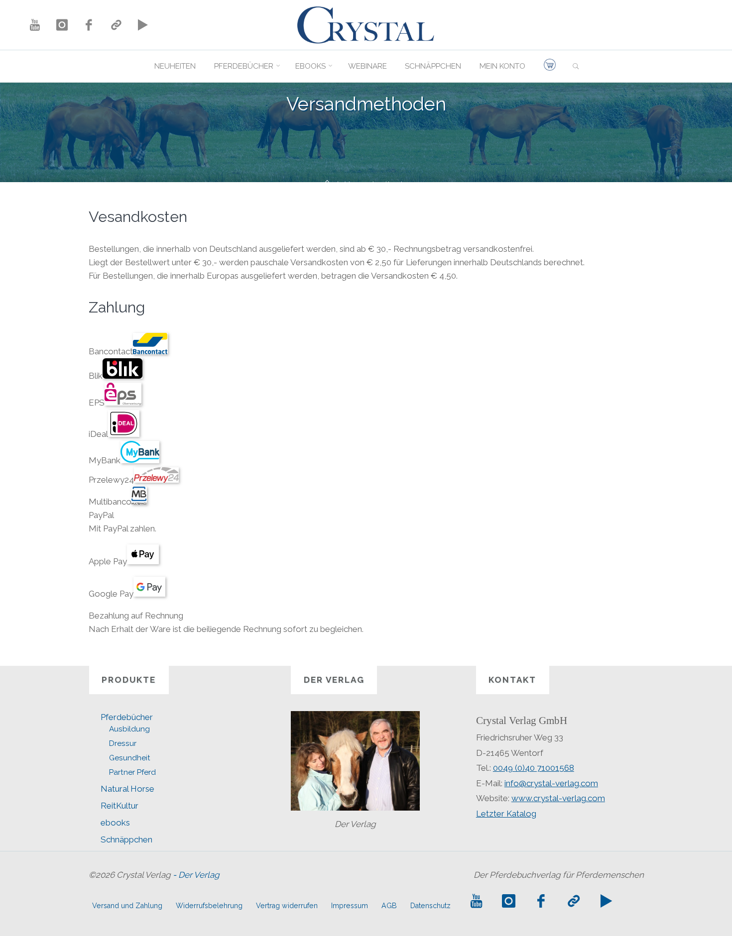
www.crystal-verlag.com (558, 798)
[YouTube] (34, 24)
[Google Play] (142, 24)
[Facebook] (88, 24)
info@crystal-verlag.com (551, 783)
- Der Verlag (196, 875)
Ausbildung (129, 729)
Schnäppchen (126, 839)
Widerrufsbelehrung (209, 906)
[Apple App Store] (116, 24)
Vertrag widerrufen (287, 906)
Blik (96, 376)
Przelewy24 (111, 480)
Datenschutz (430, 906)
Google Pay (111, 594)
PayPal (101, 515)
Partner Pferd (132, 772)
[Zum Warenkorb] (549, 66)
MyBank (105, 460)
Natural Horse (127, 789)
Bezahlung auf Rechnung (136, 616)
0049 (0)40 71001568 (533, 768)
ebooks (115, 823)
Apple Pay (108, 561)
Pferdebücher (127, 717)
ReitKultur (119, 806)
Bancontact (111, 351)
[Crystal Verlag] (366, 24)
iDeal (98, 434)
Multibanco (110, 502)
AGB (389, 906)
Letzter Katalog (506, 814)
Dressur (122, 743)
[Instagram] (61, 24)
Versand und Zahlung (127, 906)
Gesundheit (129, 757)
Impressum (349, 906)
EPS (97, 403)
